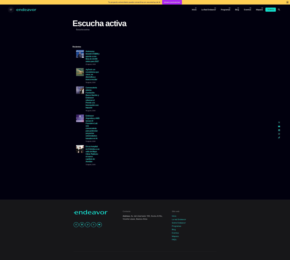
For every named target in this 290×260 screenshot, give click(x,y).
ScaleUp (270, 9)
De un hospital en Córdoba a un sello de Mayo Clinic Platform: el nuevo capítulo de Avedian (92, 153)
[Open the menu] (11, 9)
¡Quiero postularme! (172, 2)
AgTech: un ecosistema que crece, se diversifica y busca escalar (92, 74)
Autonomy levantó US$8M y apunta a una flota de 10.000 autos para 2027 (92, 56)
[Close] (287, 2)
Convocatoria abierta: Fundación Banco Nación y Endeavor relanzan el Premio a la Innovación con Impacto (92, 98)
